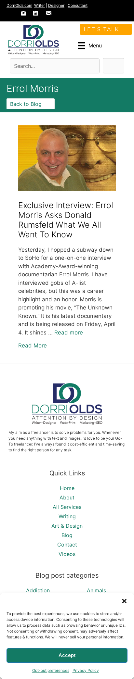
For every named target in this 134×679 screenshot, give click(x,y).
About (67, 497)
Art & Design (67, 525)
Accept (67, 655)
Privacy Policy (86, 670)
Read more (68, 332)
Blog (67, 535)
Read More (32, 345)
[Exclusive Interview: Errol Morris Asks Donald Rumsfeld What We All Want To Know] (67, 189)
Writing (67, 516)
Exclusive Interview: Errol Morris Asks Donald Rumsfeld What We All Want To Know (65, 219)
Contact (67, 544)
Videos (67, 554)
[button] (124, 601)
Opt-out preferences (50, 670)
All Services (67, 507)
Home (67, 488)
